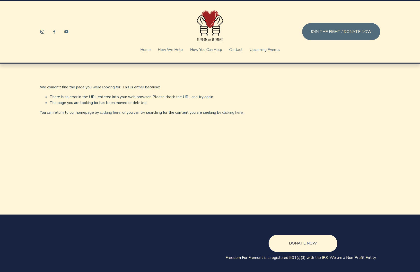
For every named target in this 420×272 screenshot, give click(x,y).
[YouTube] (66, 31)
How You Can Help (206, 49)
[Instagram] (42, 31)
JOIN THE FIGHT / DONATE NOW (341, 31)
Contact (236, 49)
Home (145, 49)
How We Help (170, 49)
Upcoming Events (265, 49)
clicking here (110, 112)
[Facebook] (54, 31)
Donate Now (303, 243)
